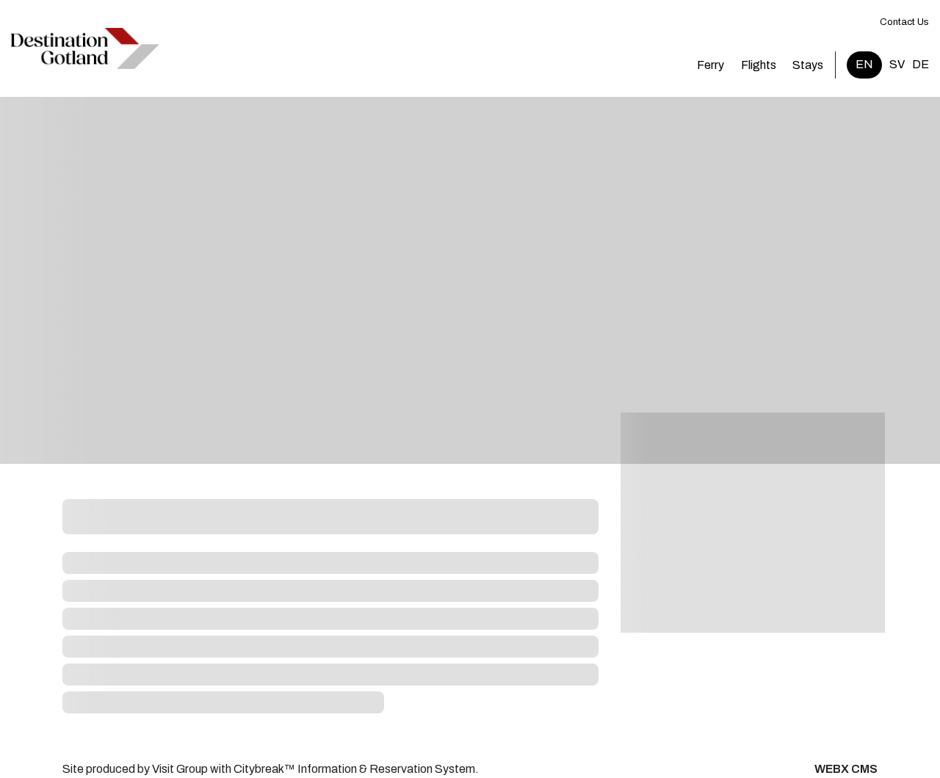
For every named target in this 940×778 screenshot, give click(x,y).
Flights (758, 65)
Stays (807, 65)
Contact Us (904, 22)
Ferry (710, 65)
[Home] (85, 48)
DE (920, 64)
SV (897, 64)
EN (864, 64)
